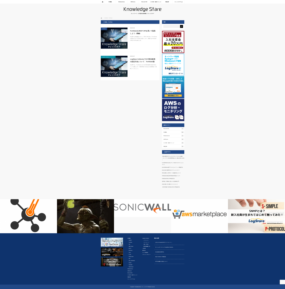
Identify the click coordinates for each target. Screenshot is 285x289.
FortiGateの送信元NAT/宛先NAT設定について (171, 175)
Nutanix (130, 262)
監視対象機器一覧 (147, 246)
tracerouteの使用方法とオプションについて (170, 170)
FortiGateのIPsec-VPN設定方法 (168, 178)
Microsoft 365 (144, 1)
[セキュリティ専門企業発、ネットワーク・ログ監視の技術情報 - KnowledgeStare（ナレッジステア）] (142, 11)
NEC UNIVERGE (132, 260)
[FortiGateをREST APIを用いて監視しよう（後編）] (114, 38)
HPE (129, 258)
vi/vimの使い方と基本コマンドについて (170, 184)
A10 (129, 244)
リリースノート (146, 242)
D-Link (130, 254)
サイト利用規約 (145, 252)
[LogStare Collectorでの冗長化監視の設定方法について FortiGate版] (114, 66)
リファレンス (146, 240)
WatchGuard (131, 266)
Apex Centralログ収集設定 (160, 256)
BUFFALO (130, 250)
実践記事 (167, 1)
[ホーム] (102, 2)
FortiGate (104, 28)
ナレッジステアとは (179, 1)
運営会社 (144, 250)
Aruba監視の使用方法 (159, 251)
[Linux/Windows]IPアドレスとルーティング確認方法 (172, 167)
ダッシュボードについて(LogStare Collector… (164, 247)
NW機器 (110, 1)
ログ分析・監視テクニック (155, 1)
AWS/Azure (133, 1)
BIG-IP (130, 248)
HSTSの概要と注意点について (161, 261)
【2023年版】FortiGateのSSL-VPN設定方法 (171, 187)
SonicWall (130, 264)
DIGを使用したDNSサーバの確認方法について (171, 172)
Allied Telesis (131, 246)
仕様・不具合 (146, 244)
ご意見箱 (144, 248)
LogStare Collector (145, 238)
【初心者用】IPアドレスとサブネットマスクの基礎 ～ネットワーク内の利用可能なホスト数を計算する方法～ (176, 158)
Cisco (130, 252)
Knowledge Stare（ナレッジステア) (141, 286)
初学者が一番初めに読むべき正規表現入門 (170, 181)
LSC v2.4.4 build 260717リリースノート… (163, 242)
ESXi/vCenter (131, 256)
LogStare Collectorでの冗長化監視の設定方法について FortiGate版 (142, 60)
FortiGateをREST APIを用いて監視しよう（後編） (142, 32)
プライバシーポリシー (146, 254)
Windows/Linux (121, 1)
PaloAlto (130, 240)
